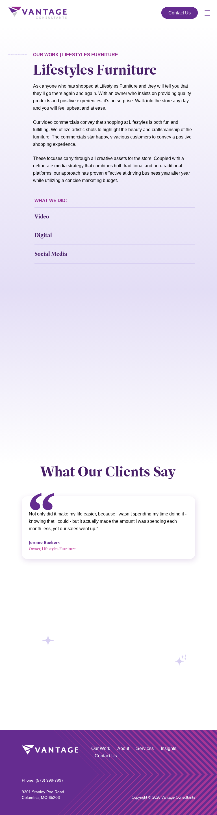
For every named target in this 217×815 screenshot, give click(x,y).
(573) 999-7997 (50, 780)
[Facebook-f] (184, 777)
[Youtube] (192, 777)
